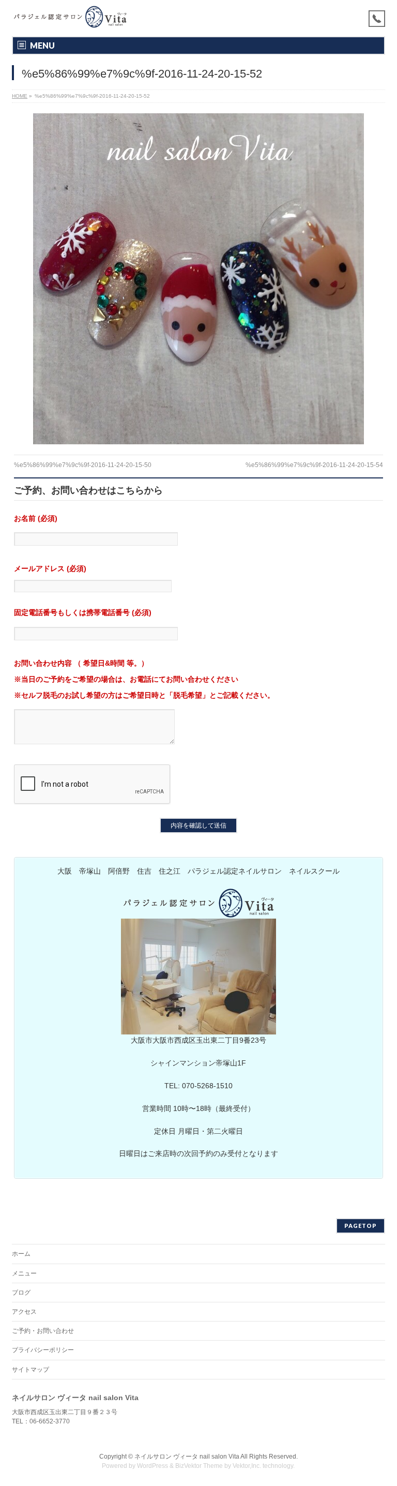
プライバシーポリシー (43, 1350)
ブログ (21, 1292)
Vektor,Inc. (247, 1465)
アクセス (24, 1311)
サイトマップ (30, 1369)
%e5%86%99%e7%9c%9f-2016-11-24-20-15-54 (314, 465)
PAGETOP (360, 1225)
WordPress (152, 1465)
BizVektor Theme (199, 1465)
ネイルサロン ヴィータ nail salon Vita (186, 1456)
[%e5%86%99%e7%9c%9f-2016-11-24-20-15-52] (199, 278)
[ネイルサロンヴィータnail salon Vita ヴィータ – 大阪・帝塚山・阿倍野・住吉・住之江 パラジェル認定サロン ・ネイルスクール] (70, 17)
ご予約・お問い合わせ (43, 1330)
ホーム (21, 1253)
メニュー (24, 1273)
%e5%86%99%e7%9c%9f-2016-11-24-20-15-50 (82, 465)
